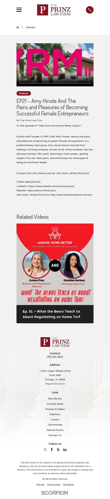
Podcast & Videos (55, 409)
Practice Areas (55, 403)
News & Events (55, 429)
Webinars (55, 414)
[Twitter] (45, 449)
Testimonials (55, 424)
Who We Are (55, 398)
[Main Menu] (19, 9)
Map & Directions (55, 383)
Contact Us (55, 435)
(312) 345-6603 (55, 357)
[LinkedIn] (64, 449)
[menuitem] (40, 484)
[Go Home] (17, 27)
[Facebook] (51, 449)
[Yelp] (58, 449)
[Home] (54, 9)
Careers (55, 419)
